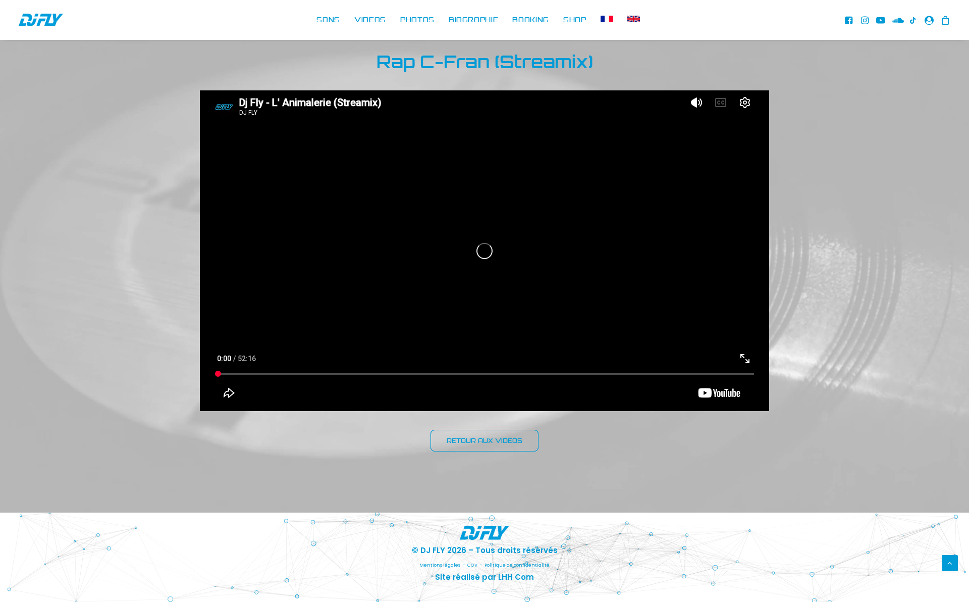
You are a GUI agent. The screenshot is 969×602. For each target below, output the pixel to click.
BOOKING (530, 20)
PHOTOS (417, 20)
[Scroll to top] (950, 562)
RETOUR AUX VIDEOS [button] (484, 440)
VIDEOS (370, 20)
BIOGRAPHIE (474, 20)
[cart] (944, 20)
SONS (328, 20)
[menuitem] (328, 20)
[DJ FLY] (41, 20)
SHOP (574, 20)
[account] (929, 20)
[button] (850, 20)
